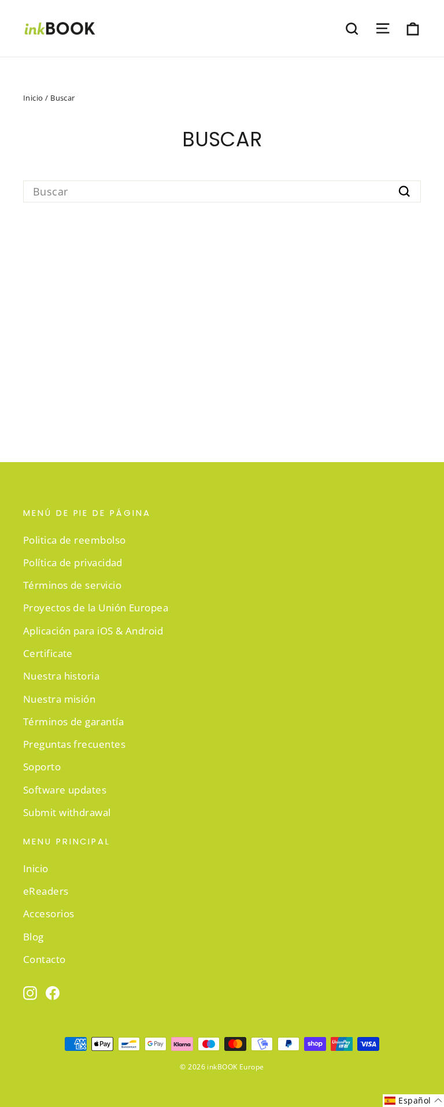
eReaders (46, 891)
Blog (33, 936)
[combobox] (222, 191)
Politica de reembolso (74, 540)
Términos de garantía (73, 721)
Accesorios (49, 913)
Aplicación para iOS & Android (93, 630)
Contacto (44, 959)
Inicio (33, 98)
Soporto (42, 766)
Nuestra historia (61, 675)
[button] (413, 1100)
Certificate (48, 653)
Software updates (64, 789)
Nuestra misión (59, 699)
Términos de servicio (72, 585)
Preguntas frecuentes (74, 744)
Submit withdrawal (67, 812)
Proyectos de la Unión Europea (95, 607)
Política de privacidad (73, 562)
